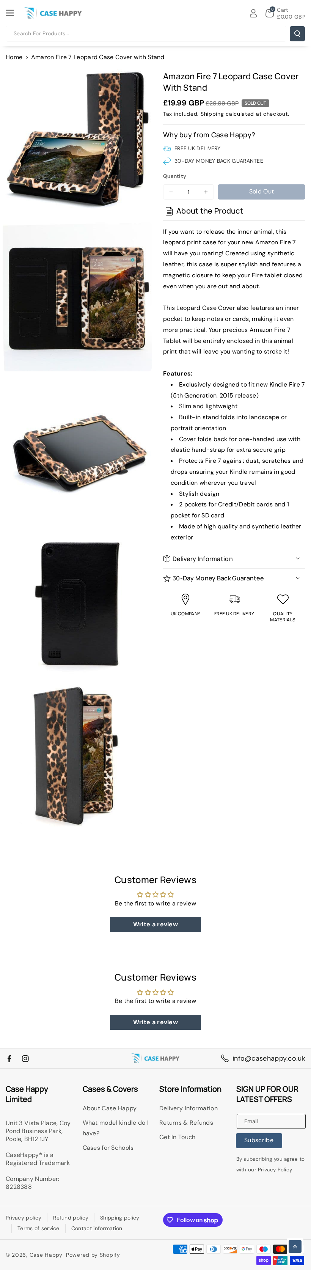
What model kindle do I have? (116, 1128)
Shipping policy (120, 1217)
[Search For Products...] (297, 33)
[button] (14, 13)
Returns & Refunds (186, 1123)
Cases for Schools (108, 1148)
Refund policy (70, 1217)
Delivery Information (188, 1108)
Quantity (174, 176)
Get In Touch (177, 1137)
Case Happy (46, 1254)
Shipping (212, 113)
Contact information (97, 1228)
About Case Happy (110, 1108)
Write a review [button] (155, 924)
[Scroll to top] (295, 1246)
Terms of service (38, 1228)
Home (14, 57)
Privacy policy (23, 1217)
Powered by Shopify (93, 1254)
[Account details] (253, 13)
